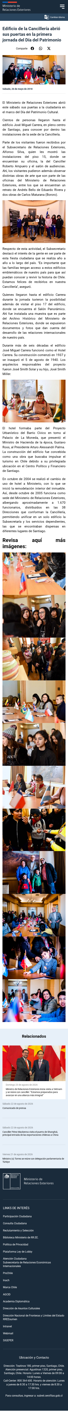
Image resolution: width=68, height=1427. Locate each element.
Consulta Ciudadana (15, 1223)
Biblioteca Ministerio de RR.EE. (20, 1237)
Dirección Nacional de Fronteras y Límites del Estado (33, 1315)
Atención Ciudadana (15, 1258)
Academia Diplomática (16, 1301)
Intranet (7, 1326)
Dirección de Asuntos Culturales (21, 1308)
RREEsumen (10, 1319)
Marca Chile (10, 1287)
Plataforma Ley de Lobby (17, 1251)
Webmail (8, 1333)
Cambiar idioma (57, 17)
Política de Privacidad (15, 1244)
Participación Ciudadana (17, 1216)
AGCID (7, 1294)
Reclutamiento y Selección (18, 1230)
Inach (6, 1280)
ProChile (8, 1273)
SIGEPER (8, 1340)
